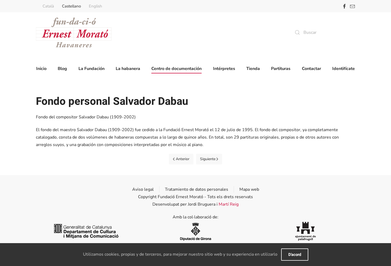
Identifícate (343, 69)
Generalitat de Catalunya (85, 231)
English (95, 6)
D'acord (294, 254)
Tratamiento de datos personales (196, 189)
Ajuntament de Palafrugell (305, 231)
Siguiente (207, 158)
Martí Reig (229, 204)
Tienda (253, 69)
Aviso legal (143, 189)
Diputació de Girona (195, 231)
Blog (62, 69)
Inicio (41, 69)
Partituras (280, 69)
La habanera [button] (128, 69)
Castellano (71, 6)
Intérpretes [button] (224, 69)
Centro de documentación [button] (176, 69)
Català (48, 6)
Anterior (182, 158)
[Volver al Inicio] (73, 32)
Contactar (311, 69)
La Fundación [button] (91, 69)
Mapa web (249, 189)
